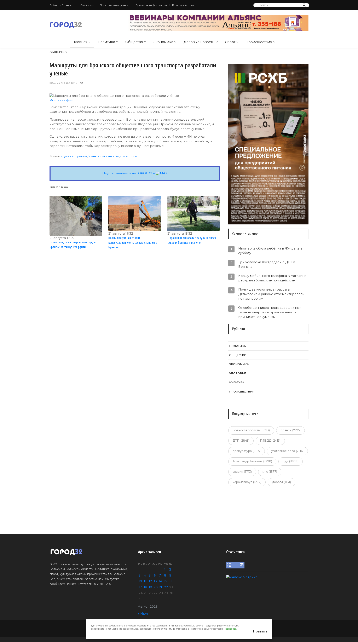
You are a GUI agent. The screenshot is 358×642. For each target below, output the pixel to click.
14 (160, 581)
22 (166, 587)
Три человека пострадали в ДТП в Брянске (266, 264)
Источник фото (62, 100)
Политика (106, 42)
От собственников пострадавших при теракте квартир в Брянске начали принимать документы (269, 312)
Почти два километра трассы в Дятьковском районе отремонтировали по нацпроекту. (271, 293)
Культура (236, 382)
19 (150, 587)
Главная (80, 42)
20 (156, 587)
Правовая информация (151, 5)
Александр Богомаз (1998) (252, 461)
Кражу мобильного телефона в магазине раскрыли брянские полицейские (272, 278)
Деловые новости (199, 42)
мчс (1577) (269, 472)
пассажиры (109, 156)
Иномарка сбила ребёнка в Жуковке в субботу (270, 250)
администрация (74, 156)
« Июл (143, 613)
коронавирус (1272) (247, 482)
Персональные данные (115, 5)
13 (155, 581)
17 (140, 587)
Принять (260, 631)
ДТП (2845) (241, 440)
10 (140, 581)
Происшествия (259, 42)
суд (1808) (290, 461)
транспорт (128, 156)
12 (150, 581)
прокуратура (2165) (246, 451)
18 (145, 587)
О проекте (87, 5)
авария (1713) (242, 472)
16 (170, 581)
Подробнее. (230, 628)
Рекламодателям (183, 5)
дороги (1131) (281, 482)
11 (145, 581)
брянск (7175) (290, 430)
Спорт (230, 42)
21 (160, 587)
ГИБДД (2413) (270, 440)
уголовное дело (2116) (287, 451)
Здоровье (237, 373)
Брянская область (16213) (251, 430)
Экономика (163, 42)
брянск (94, 156)
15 (165, 581)
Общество (134, 42)
